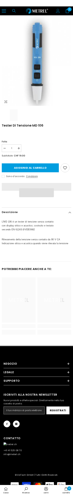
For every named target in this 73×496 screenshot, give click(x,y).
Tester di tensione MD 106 (22, 125)
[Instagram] (16, 424)
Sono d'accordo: (15, 176)
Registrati (58, 410)
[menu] (4, 11)
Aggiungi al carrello (30, 168)
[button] (36, 192)
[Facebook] (7, 424)
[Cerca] (14, 11)
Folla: (4, 141)
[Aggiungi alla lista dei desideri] (65, 167)
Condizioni (32, 176)
